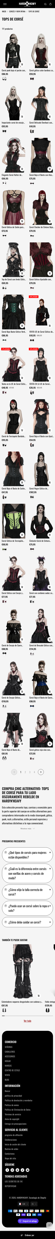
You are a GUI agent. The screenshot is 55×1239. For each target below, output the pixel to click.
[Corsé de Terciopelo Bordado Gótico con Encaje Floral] (13, 416)
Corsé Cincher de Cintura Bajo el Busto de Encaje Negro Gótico (41, 227)
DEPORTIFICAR (10, 1186)
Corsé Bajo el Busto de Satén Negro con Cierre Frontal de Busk (13, 488)
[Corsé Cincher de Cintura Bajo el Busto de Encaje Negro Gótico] (41, 207)
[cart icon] (50, 4)
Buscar (7, 1091)
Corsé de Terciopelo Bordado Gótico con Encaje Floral (13, 436)
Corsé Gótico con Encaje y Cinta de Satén (12, 593)
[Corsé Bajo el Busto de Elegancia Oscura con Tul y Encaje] (13, 730)
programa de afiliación (14, 1135)
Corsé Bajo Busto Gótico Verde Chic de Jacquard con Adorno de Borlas (14, 332)
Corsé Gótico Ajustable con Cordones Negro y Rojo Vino (40, 279)
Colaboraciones (11, 1139)
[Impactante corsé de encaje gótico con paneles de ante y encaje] (13, 102)
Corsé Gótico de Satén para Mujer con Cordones (12, 227)
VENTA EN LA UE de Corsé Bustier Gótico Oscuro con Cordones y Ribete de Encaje (40, 384)
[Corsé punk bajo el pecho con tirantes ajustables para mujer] (13, 50)
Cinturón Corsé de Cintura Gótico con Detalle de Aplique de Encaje (41, 541)
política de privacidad (13, 1095)
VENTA (7, 1075)
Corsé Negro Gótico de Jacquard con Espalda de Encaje (39, 488)
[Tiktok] (22, 1170)
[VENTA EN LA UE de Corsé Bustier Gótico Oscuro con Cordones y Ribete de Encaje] (41, 364)
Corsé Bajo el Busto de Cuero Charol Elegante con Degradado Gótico (41, 697)
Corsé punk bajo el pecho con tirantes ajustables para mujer (13, 70)
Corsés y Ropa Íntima (17, 11)
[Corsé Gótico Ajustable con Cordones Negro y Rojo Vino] (41, 259)
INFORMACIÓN (12, 1085)
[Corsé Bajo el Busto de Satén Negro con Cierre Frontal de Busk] (13, 469)
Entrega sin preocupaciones (15, 1123)
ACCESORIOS (10, 1056)
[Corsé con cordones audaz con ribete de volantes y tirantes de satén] (41, 573)
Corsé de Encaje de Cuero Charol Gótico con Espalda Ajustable (12, 645)
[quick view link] (22, 64)
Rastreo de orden (11, 1149)
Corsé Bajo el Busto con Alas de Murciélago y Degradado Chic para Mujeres (40, 175)
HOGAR (8, 1061)
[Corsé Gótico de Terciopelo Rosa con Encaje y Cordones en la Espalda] (13, 521)
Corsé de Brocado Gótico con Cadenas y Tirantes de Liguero (41, 645)
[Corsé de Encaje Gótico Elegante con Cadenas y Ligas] (13, 678)
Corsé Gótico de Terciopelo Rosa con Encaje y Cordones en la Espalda (14, 541)
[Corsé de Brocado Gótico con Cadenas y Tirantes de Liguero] (41, 625)
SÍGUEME (9, 1164)
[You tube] (27, 1170)
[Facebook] (7, 1170)
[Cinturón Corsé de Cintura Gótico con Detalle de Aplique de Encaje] (41, 521)
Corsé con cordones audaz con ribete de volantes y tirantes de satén (41, 593)
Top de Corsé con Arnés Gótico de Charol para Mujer (14, 279)
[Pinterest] (17, 1170)
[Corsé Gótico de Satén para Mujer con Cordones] (13, 207)
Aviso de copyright (12, 1119)
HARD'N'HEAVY (22, 1197)
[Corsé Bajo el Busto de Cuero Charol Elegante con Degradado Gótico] (41, 678)
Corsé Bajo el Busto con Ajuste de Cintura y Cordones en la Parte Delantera (41, 436)
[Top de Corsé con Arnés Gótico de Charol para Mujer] (13, 259)
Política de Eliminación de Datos (17, 1109)
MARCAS (8, 1065)
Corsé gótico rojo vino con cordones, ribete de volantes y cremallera (41, 750)
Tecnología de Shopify (37, 1197)
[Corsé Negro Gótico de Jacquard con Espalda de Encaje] (41, 469)
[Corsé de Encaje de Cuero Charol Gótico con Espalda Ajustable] (13, 625)
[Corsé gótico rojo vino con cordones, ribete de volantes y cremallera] (41, 730)
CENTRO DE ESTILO (12, 1070)
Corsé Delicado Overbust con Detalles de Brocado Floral (40, 122)
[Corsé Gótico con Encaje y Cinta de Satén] (13, 573)
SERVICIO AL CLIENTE (16, 1129)
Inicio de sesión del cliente (15, 1144)
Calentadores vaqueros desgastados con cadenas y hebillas (21, 1002)
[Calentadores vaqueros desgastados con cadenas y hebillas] (22, 972)
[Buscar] (45, 4)
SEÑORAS (8, 1047)
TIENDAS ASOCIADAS (16, 1176)
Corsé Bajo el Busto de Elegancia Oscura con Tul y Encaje (12, 750)
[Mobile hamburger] (5, 4)
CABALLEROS (10, 1051)
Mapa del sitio (10, 1158)
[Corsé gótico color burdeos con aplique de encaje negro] (41, 50)
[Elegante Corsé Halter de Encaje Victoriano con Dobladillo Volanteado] (13, 155)
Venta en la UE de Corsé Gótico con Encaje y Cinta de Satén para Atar (14, 384)
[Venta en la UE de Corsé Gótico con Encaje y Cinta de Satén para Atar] (13, 364)
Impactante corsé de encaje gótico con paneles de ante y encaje (13, 122)
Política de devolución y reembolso (18, 1100)
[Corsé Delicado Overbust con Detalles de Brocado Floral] (41, 102)
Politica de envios (12, 1105)
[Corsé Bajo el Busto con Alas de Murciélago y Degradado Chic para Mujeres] (41, 155)
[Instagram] (12, 1170)
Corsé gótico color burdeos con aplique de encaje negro (41, 70)
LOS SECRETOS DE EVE (14, 1181)
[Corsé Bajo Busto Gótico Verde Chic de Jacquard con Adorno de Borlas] (13, 312)
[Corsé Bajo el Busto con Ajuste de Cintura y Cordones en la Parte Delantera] (41, 416)
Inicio (4, 11)
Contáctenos (10, 1153)
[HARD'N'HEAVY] (27, 4)
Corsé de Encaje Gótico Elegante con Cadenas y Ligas (13, 697)
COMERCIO (10, 1042)
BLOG (7, 1079)
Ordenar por (29, 1235)
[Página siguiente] (41, 772)
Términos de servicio (13, 1114)
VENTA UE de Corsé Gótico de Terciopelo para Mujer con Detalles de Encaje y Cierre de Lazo (41, 332)
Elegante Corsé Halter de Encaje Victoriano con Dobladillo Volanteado (11, 175)
